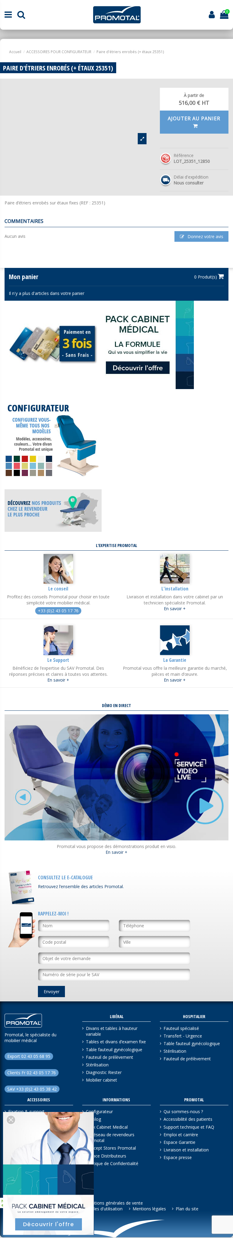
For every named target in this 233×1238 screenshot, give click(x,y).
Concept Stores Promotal (111, 1148)
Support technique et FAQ (189, 1127)
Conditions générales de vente (113, 1203)
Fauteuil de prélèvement (109, 1057)
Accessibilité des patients (188, 1119)
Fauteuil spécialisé (181, 1028)
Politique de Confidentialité (112, 1163)
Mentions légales (149, 1209)
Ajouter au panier (194, 118)
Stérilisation (97, 1065)
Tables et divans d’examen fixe (116, 1042)
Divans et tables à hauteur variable (111, 1031)
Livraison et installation (186, 1150)
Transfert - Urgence (183, 1036)
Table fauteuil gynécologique (114, 1049)
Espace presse (178, 1157)
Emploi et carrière (181, 1134)
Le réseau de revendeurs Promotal (110, 1138)
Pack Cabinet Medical (107, 1127)
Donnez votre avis (204, 236)
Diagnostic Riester (104, 1072)
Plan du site (187, 1209)
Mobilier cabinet (101, 1080)
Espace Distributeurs (106, 1156)
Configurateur (99, 1111)
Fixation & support (26, 1111)
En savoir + (175, 608)
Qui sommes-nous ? (183, 1111)
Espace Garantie (179, 1142)
